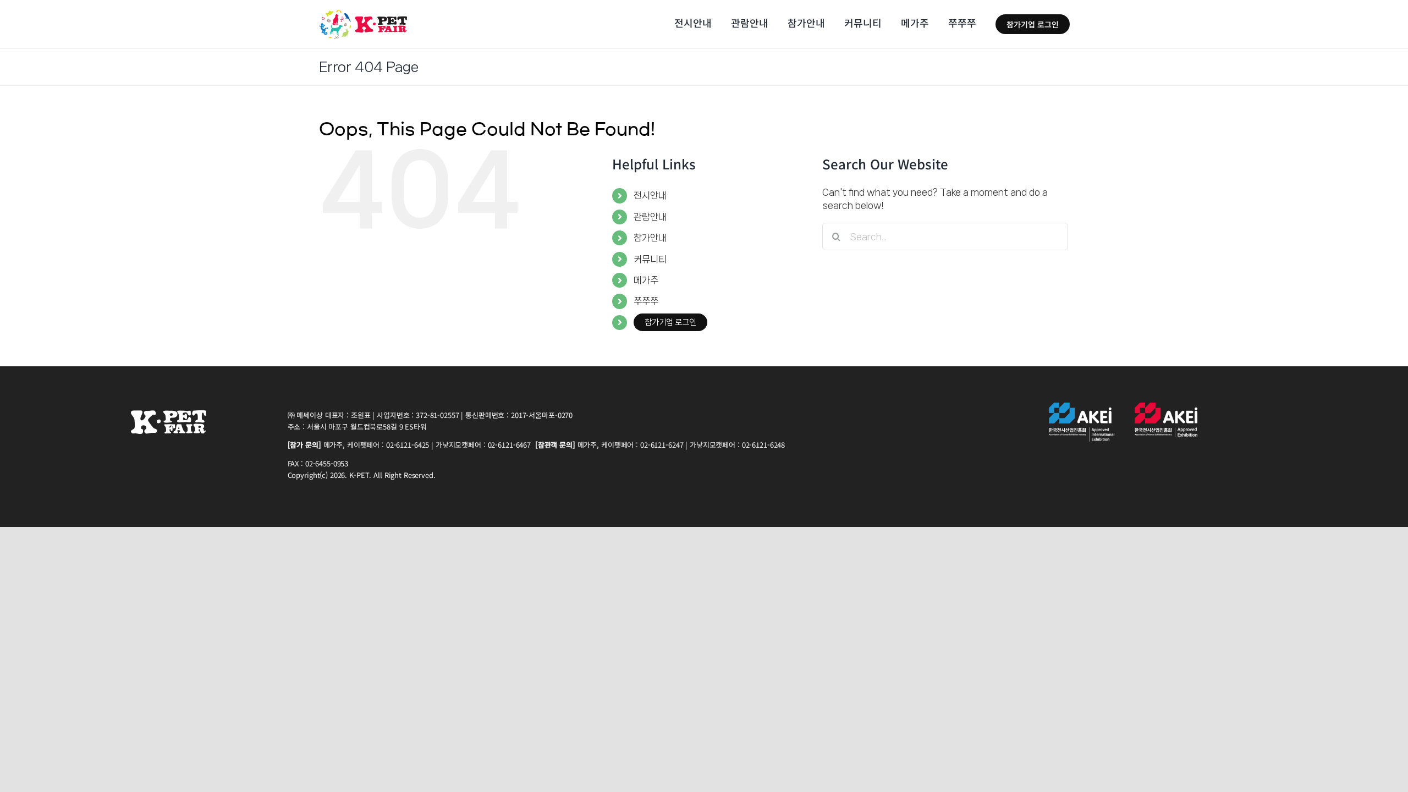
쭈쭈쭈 (646, 301)
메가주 (646, 280)
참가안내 (650, 238)
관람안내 (650, 217)
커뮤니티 (650, 259)
